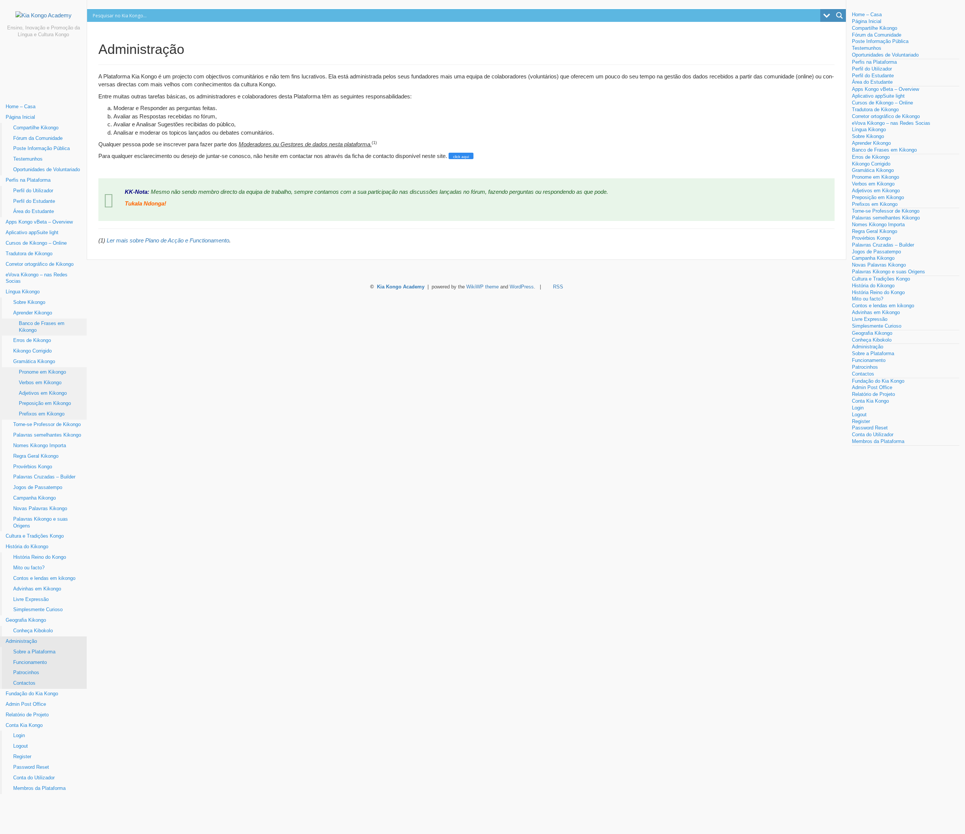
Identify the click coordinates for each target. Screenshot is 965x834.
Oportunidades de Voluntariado (46, 169)
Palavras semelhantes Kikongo (47, 435)
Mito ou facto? (28, 567)
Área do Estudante (33, 211)
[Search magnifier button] (839, 15)
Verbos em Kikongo (40, 382)
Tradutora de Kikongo (29, 253)
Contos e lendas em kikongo (44, 578)
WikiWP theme (482, 287)
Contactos (24, 683)
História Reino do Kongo (39, 557)
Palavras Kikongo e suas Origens (40, 523)
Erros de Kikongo (32, 340)
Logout (20, 746)
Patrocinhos (26, 672)
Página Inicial (20, 117)
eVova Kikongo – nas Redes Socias (36, 278)
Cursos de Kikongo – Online (36, 243)
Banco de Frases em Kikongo (41, 327)
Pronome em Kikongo (42, 372)
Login (19, 735)
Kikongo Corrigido (32, 351)
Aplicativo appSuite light (32, 232)
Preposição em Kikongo (45, 403)
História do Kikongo (27, 546)
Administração (21, 641)
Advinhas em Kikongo (37, 589)
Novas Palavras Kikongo (40, 508)
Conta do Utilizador (34, 777)
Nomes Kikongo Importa (39, 445)
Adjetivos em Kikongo (43, 393)
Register (22, 756)
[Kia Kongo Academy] (43, 18)
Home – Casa (20, 106)
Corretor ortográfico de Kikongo (40, 264)
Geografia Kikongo (26, 620)
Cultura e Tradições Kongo (35, 536)
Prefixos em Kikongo (41, 414)
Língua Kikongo (23, 291)
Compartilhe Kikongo (35, 127)
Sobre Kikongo (29, 302)
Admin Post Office (26, 704)
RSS (558, 287)
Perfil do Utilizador (33, 190)
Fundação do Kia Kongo (32, 693)
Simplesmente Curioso (38, 609)
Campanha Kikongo (34, 498)
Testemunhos (28, 159)
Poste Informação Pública (41, 148)
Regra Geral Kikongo (35, 456)
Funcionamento (30, 662)
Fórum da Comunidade (38, 138)
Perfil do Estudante (34, 201)
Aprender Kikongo (32, 313)
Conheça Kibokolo (33, 630)
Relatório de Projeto (27, 714)
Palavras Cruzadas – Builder (44, 477)
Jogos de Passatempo (37, 487)
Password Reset (31, 767)
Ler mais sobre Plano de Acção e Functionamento (168, 240)
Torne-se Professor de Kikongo (47, 424)
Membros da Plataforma (39, 788)
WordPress (522, 287)
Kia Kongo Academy (400, 287)
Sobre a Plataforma (34, 652)
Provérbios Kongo (32, 466)
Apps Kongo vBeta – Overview (39, 222)
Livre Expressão (31, 599)
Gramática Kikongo (34, 361)
